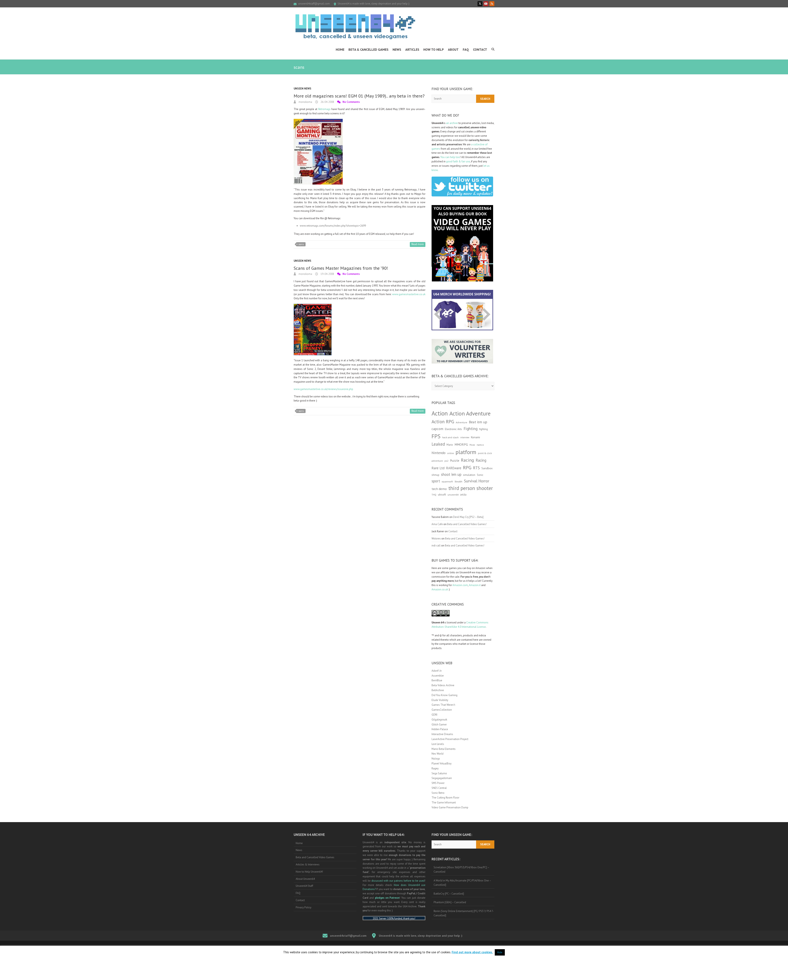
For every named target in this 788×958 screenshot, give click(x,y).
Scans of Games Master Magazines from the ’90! (341, 268)
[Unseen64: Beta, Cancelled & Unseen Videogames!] (355, 27)
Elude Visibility (440, 700)
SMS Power (438, 783)
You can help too (450, 157)
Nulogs (436, 758)
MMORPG (461, 444)
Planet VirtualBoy (441, 763)
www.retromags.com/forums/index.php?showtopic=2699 (333, 225)
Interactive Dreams (442, 734)
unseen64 (453, 494)
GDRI (434, 714)
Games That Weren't (443, 705)
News (397, 49)
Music (472, 444)
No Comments (351, 102)
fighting (483, 429)
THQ (434, 494)
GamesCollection (442, 709)
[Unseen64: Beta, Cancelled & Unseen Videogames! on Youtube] (485, 3)
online (450, 453)
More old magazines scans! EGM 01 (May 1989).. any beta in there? (359, 96)
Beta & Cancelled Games (368, 49)
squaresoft (447, 481)
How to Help (433, 49)
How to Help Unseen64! (309, 871)
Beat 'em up (478, 422)
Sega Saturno (439, 773)
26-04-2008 (327, 102)
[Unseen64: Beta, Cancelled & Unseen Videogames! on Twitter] (480, 3)
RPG (467, 467)
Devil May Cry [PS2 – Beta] (468, 517)
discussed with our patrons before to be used (398, 880)
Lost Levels (438, 744)
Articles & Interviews (308, 864)
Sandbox (486, 468)
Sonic (480, 475)
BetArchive (438, 690)
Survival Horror (476, 480)
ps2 (446, 460)
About (453, 49)
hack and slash (450, 437)
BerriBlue (437, 680)
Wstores (436, 538)
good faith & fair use (458, 161)
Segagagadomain (442, 778)
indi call (436, 545)
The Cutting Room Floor (445, 797)
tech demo (439, 488)
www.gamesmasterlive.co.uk (408, 294)
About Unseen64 (305, 879)
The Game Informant (444, 802)
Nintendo (439, 453)
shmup (435, 475)
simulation (469, 475)
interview (464, 437)
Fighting (471, 428)
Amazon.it (475, 585)
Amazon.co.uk (440, 589)
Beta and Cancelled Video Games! (467, 524)
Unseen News (302, 88)
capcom (437, 429)
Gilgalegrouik (439, 719)
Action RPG (443, 422)
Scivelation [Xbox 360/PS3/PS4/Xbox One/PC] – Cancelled (461, 869)
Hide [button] (499, 952)
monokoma (305, 102)
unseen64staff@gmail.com (314, 3)
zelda (463, 494)
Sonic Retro (438, 793)
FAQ (466, 49)
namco (480, 444)
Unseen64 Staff (304, 886)
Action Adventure (470, 413)
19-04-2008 (327, 274)
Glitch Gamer (439, 724)
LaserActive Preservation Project (450, 739)
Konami (475, 437)
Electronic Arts (453, 429)
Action (440, 413)
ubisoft (442, 494)
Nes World (437, 753)
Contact (480, 49)
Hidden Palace (440, 729)
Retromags (324, 109)
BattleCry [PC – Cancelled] (449, 893)
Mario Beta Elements (444, 749)
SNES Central (439, 788)
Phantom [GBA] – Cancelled (450, 902)
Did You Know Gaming (444, 695)
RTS (476, 467)
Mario (450, 444)
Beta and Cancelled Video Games (315, 857)
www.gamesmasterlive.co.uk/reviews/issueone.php (323, 389)
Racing (467, 460)
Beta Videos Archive (443, 685)
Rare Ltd (438, 468)
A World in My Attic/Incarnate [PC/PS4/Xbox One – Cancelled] (462, 883)
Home (340, 49)
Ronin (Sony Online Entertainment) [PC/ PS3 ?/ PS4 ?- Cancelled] (464, 913)
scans (301, 244)
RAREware (453, 468)
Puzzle (454, 460)
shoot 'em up (451, 474)
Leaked (438, 444)
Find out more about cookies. (472, 952)
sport (436, 480)
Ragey (435, 768)
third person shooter (470, 488)
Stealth (458, 481)
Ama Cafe (437, 524)
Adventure (461, 422)
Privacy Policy (303, 907)
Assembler (438, 675)
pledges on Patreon (387, 897)
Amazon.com (460, 585)
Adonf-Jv (437, 670)
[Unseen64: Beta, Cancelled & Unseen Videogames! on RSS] (491, 3)
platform (466, 452)
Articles (412, 49)
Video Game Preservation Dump (450, 807)
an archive (452, 123)
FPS (436, 436)
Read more (417, 244)
